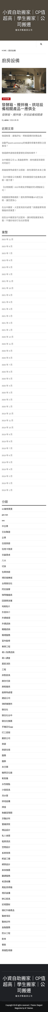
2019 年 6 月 (7, 455)
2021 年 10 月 (7, 288)
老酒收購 (6, 881)
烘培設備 (6, 99)
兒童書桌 (6, 554)
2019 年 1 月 (7, 490)
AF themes (29, 1008)
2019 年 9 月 (7, 434)
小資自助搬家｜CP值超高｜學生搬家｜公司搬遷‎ (24, 18)
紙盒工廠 (6, 858)
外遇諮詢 (6, 623)
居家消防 (6, 663)
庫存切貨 (6, 681)
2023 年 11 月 (7, 239)
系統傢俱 (6, 852)
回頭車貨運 (7, 600)
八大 (4, 560)
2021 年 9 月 (7, 295)
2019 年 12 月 (7, 413)
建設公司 (6, 698)
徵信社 (5, 709)
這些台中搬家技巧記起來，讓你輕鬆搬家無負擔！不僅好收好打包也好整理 (23, 219)
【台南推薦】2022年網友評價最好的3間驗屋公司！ (23, 189)
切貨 (4, 566)
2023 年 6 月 (7, 260)
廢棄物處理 (7, 692)
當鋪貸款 (6, 824)
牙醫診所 (6, 818)
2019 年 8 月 (7, 441)
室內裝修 (6, 640)
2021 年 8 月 (7, 302)
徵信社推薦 (7, 721)
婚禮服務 (6, 635)
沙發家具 (6, 789)
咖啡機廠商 (7, 594)
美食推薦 (6, 870)
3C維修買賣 (7, 509)
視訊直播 (6, 893)
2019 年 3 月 (7, 476)
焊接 (4, 807)
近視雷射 (6, 904)
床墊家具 (6, 675)
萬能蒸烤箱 (7, 887)
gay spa (5, 514)
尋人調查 (6, 658)
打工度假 (6, 732)
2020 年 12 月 (7, 336)
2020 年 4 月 (7, 385)
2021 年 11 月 (7, 281)
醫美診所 (6, 921)
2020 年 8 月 (7, 357)
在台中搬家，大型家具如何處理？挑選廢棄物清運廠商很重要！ (24, 209)
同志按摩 (6, 589)
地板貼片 (6, 606)
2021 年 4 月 (7, 309)
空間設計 (6, 847)
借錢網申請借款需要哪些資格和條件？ (19, 153)
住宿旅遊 (6, 543)
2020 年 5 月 (7, 378)
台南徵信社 (7, 583)
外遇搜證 (6, 617)
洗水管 (5, 795)
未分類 (5, 766)
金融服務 (6, 927)
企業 (4, 537)
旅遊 (4, 744)
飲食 (4, 938)
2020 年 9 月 (7, 350)
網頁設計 (6, 864)
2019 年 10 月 (7, 427)
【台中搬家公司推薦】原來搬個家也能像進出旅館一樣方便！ (24, 179)
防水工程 (6, 933)
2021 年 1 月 (7, 330)
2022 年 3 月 (7, 274)
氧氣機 (5, 778)
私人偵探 (6, 835)
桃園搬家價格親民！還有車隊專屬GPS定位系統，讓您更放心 (22, 199)
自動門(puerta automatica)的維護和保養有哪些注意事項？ (24, 144)
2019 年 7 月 (7, 448)
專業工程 (6, 646)
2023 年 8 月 (7, 246)
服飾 (4, 761)
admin (6, 120)
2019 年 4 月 (7, 469)
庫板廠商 (6, 686)
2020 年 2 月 (7, 399)
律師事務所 (7, 703)
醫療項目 (6, 915)
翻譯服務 (6, 875)
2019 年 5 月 (7, 462)
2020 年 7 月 (7, 364)
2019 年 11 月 (7, 420)
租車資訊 (6, 841)
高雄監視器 (7, 950)
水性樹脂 (6, 784)
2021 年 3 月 (7, 316)
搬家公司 (6, 738)
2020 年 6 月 (7, 371)
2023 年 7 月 (7, 253)
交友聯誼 (6, 531)
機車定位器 (7, 772)
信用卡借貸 (7, 549)
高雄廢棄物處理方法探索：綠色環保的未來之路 (24, 170)
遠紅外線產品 (8, 910)
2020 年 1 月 (7, 406)
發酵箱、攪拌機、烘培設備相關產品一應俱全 (22, 106)
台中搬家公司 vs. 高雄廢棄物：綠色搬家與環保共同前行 (23, 161)
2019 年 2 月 (7, 483)
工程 (4, 669)
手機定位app (7, 726)
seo (3, 520)
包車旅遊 (6, 572)
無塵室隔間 (7, 812)
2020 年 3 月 (7, 392)
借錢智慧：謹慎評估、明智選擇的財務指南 (22, 135)
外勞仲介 (6, 612)
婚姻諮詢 (6, 629)
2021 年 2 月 (7, 323)
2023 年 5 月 (7, 267)
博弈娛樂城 (7, 577)
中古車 (5, 526)
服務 (4, 755)
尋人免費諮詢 (8, 652)
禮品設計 (6, 830)
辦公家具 (6, 898)
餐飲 (4, 944)
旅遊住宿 (6, 749)
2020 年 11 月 (7, 343)
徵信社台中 (7, 715)
